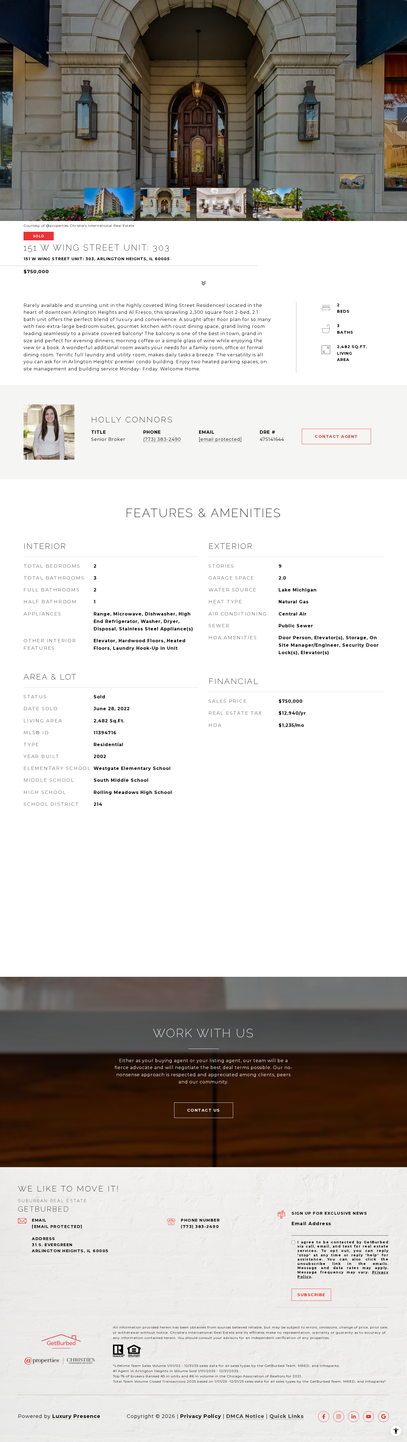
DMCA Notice (245, 1416)
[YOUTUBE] (368, 1416)
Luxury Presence (76, 1416)
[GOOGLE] (383, 1416)
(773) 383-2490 (162, 439)
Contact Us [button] (203, 1110)
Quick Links (286, 1416)
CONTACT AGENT (336, 436)
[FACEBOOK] (323, 1416)
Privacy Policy (200, 1416)
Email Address (311, 1223)
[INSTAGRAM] (338, 1416)
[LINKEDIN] (353, 1416)
